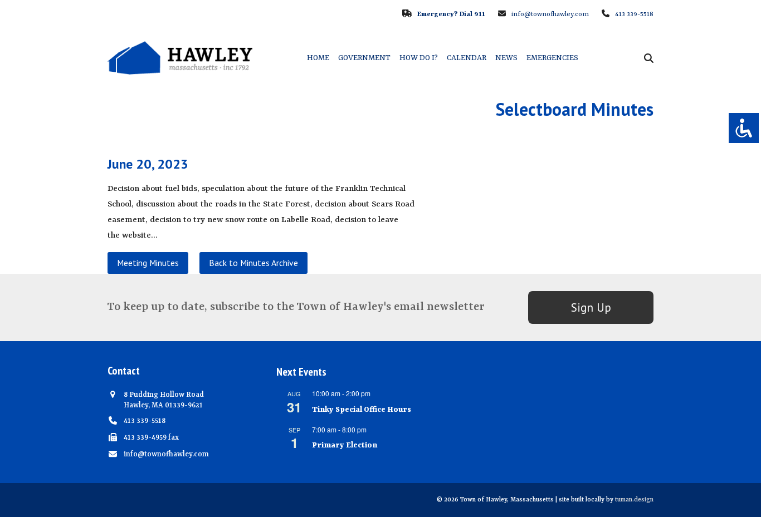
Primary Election (344, 445)
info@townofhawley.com (550, 14)
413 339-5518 (634, 14)
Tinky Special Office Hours (361, 409)
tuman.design (634, 500)
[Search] (648, 58)
